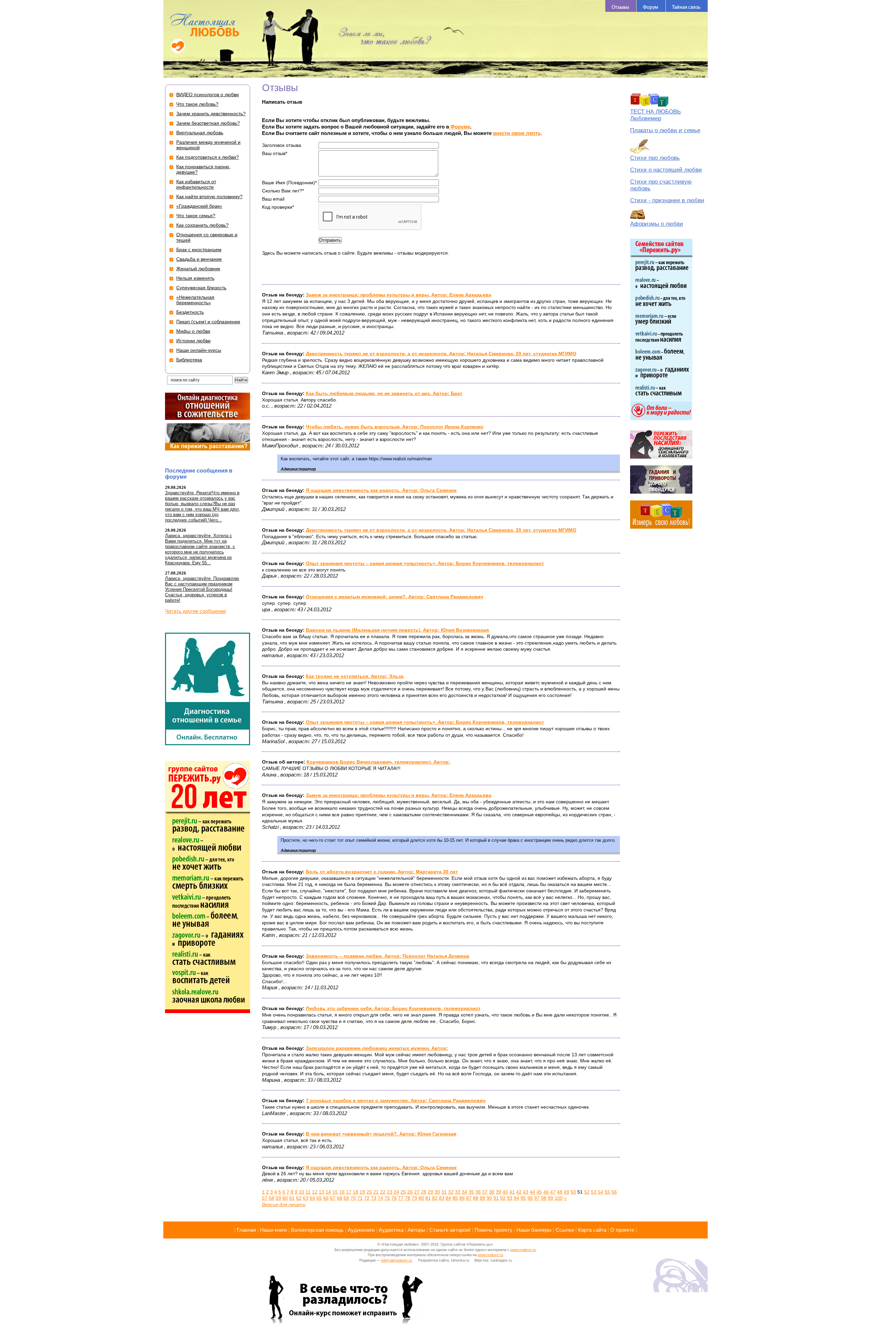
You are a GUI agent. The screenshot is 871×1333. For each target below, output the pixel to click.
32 (451, 1192)
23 (389, 1192)
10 (301, 1192)
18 (355, 1192)
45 (539, 1192)
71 (360, 1198)
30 (437, 1192)
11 (308, 1192)
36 (478, 1192)
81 (428, 1198)
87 (469, 1198)
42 (519, 1192)
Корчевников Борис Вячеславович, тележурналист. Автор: (378, 762)
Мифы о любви (193, 331)
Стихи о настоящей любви (666, 170)
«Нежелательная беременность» (195, 299)
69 (346, 1198)
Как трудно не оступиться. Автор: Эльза (355, 676)
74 (380, 1198)
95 (523, 1198)
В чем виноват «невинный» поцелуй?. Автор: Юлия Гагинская (381, 1134)
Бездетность (190, 312)
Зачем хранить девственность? (211, 113)
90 (489, 1198)
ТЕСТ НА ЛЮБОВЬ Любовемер (655, 115)
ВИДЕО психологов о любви (207, 94)
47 (553, 1192)
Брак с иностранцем (198, 249)
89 (482, 1198)
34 (464, 1192)
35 (471, 1192)
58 (271, 1198)
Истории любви (193, 340)
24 (396, 1192)
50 (573, 1192)
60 (285, 1198)
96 (530, 1198)
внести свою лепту (516, 133)
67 (332, 1198)
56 (614, 1192)
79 (414, 1198)
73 (373, 1198)
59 (278, 1198)
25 (403, 1192)
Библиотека (189, 359)
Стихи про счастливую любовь (661, 185)
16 (342, 1192)
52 (587, 1192)
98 (543, 1198)
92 (503, 1198)
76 (394, 1198)
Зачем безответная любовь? (208, 123)
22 (382, 1192)
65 (319, 1198)
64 (312, 1198)
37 (485, 1192)
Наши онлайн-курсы (198, 350)
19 (362, 1192)
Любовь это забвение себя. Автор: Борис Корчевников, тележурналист (393, 1008)
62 (298, 1198)
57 (264, 1198)
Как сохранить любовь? (202, 225)
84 (448, 1198)
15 (335, 1192)
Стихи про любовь (655, 158)
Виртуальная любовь (199, 132)
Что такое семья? (195, 215)
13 (321, 1192)
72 (366, 1198)
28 (423, 1192)
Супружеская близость (201, 287)
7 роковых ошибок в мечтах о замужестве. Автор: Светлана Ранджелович (396, 1100)
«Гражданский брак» (199, 206)
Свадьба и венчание (199, 259)
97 (537, 1198)
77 (401, 1198)
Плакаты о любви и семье (665, 130)
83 (441, 1198)
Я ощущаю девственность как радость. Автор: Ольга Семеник (381, 490)
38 (491, 1192)
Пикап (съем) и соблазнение (208, 321)
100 (559, 1198)
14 (328, 1192)
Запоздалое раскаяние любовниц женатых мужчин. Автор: (377, 1048)
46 (546, 1192)
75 (387, 1198)
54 (600, 1192)
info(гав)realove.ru (396, 1260)
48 (559, 1192)
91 (496, 1198)
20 (369, 1192)
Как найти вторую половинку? (209, 196)
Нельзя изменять (195, 278)
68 (339, 1198)
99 (550, 1198)
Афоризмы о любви (656, 224)
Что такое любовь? (197, 104)
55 (607, 1192)
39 (498, 1192)
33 (457, 1192)
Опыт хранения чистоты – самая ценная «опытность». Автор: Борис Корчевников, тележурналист (425, 563)
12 (314, 1192)
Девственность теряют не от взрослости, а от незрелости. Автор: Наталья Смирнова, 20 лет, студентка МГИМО (441, 353)
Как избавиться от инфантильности (196, 184)
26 (410, 1192)
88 (475, 1198)
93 (509, 1198)
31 (444, 1192)
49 (566, 1192)
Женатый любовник (198, 268)
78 (407, 1198)
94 (516, 1198)
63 (305, 1198)
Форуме (459, 127)
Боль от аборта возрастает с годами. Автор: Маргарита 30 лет (382, 871)
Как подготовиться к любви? (207, 157)
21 (376, 1192)
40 (505, 1192)
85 (455, 1198)
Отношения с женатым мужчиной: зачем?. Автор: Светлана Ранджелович (394, 596)
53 (593, 1192)
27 (417, 1192)
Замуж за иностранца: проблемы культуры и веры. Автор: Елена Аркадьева (398, 294)
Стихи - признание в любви (667, 200)
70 (353, 1198)
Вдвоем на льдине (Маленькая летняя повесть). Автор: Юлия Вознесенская (397, 630)
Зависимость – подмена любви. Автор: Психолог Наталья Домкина (387, 956)
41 (512, 1192)
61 (292, 1198)
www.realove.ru (523, 1250)
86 (462, 1198)
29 (430, 1192)
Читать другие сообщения (195, 611)
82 (435, 1198)
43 (525, 1192)
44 (532, 1192)
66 (326, 1198)
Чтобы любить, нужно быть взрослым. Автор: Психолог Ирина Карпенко (394, 426)
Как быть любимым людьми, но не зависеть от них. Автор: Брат (384, 393)
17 (348, 1192)
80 (421, 1198)
